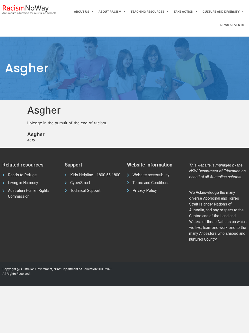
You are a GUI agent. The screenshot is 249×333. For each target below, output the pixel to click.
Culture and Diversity (221, 11)
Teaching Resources (147, 11)
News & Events (232, 25)
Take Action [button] (183, 11)
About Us (81, 11)
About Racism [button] (109, 11)
